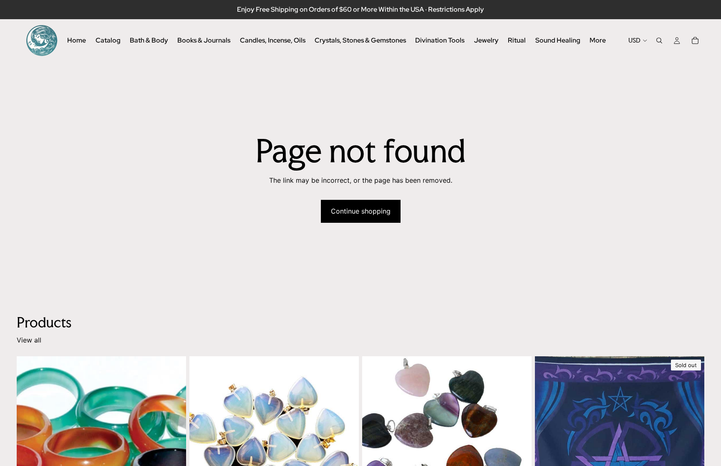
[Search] (659, 40)
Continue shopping (361, 211)
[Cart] (695, 40)
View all (29, 340)
